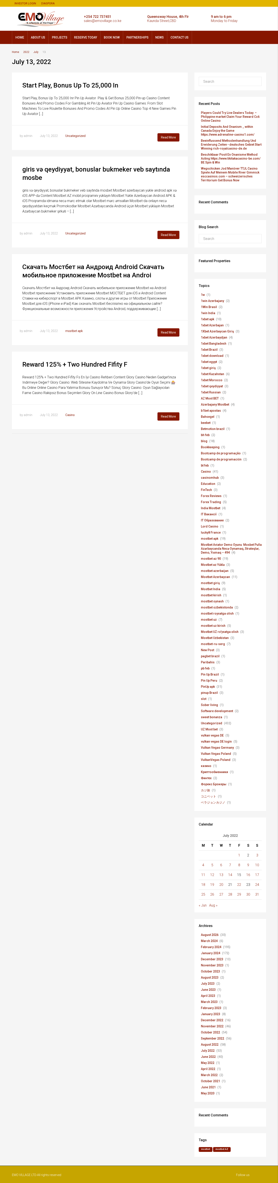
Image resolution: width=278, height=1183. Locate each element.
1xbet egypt (209, 362)
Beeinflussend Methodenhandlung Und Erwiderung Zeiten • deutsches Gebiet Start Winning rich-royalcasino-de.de (231, 144)
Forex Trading (211, 502)
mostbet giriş (210, 583)
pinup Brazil (209, 692)
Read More (168, 137)
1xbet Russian (211, 392)
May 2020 (207, 1093)
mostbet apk (74, 331)
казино (206, 766)
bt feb (205, 465)
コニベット (208, 796)
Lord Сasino (209, 526)
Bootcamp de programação (221, 453)
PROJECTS (59, 37)
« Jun (203, 905)
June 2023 (208, 989)
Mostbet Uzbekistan (215, 638)
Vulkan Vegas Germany (217, 747)
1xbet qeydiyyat (212, 386)
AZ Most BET (210, 398)
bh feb (205, 435)
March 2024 (209, 941)
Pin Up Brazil (210, 674)
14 (230, 875)
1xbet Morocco (211, 380)
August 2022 (209, 1044)
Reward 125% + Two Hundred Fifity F (74, 364)
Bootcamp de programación (221, 459)
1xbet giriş (208, 368)
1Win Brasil (209, 307)
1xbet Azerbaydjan (214, 337)
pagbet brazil (210, 656)
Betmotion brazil (213, 429)
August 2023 (209, 977)
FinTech (206, 490)
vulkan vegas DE (212, 735)
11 (203, 875)
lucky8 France (211, 532)
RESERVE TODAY (85, 37)
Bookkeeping (210, 447)
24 (257, 885)
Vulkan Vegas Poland (216, 753)
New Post (207, 650)
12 (212, 875)
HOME (19, 37)
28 (230, 894)
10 (257, 865)
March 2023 (209, 1002)
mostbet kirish (211, 595)
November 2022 (212, 1026)
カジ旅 (205, 790)
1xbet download (212, 355)
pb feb (205, 668)
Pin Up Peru (209, 680)
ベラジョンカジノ (213, 802)
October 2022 (210, 1032)
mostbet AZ (221, 1149)
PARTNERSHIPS (137, 37)
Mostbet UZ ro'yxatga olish (219, 632)
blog (204, 441)
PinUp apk (208, 686)
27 (221, 894)
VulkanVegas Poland (215, 760)
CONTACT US (179, 37)
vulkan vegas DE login (216, 741)
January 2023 (210, 1014)
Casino (70, 415)
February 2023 (211, 1008)
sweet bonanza (211, 717)
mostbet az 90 (211, 558)
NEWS (159, 37)
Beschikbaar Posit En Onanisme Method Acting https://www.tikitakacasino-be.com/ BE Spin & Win (230, 158)
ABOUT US (38, 37)
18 (203, 885)
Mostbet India (210, 589)
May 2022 (207, 1063)
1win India (208, 313)
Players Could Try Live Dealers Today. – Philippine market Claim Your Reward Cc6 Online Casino (230, 116)
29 (239, 894)
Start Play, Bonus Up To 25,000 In (70, 85)
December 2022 (212, 1020)
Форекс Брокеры (213, 784)
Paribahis (208, 662)
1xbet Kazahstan (212, 374)
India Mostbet (210, 508)
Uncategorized (75, 136)
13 (221, 875)
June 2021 (208, 1087)
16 (248, 875)
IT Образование (212, 520)
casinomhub (210, 477)
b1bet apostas (211, 410)
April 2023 (208, 996)
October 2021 (210, 1081)
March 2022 (209, 1075)
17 (257, 875)
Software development (217, 711)
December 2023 (212, 959)
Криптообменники (214, 772)
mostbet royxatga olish (217, 613)
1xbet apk (207, 319)
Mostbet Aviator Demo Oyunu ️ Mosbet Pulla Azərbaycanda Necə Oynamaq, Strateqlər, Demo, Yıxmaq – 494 (231, 548)
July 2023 (208, 983)
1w (203, 295)
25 (203, 894)
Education (208, 483)
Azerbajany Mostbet (215, 404)
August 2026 (209, 935)
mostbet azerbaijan (214, 571)
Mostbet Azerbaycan (215, 577)
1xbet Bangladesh (213, 343)
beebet (205, 423)
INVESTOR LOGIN (25, 3)
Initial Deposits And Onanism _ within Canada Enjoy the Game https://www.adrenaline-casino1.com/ (227, 130)
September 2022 (212, 1038)
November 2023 (212, 965)
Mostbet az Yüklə (213, 564)
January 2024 (210, 953)
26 (212, 894)
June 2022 (208, 1056)
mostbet (205, 1149)
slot (203, 699)
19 (212, 885)
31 (257, 894)
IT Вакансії (209, 514)
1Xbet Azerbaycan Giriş (217, 331)
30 (248, 894)
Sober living (209, 705)
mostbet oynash (212, 601)
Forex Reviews (211, 496)
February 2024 (211, 947)
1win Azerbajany (212, 301)
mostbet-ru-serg (213, 644)
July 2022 (208, 1050)
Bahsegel (207, 416)
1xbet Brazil (209, 349)
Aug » (213, 905)
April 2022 (208, 1069)
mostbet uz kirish (213, 625)
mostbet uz (209, 619)
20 (221, 885)
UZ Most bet (209, 729)
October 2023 (210, 971)
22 (239, 885)
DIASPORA (48, 3)
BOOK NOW (112, 37)
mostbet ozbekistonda (217, 607)
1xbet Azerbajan (212, 325)
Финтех (206, 778)
